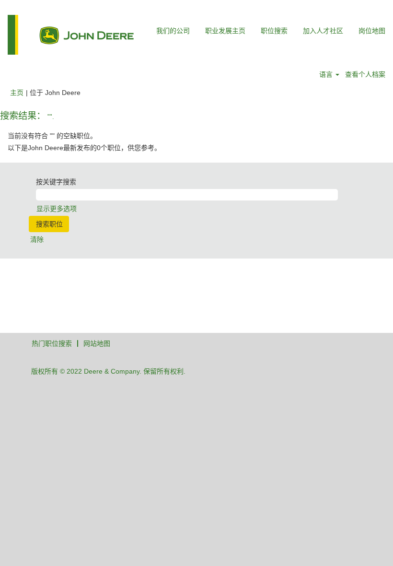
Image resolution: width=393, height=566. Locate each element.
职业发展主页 (225, 31)
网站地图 (96, 343)
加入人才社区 (323, 31)
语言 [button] (327, 74)
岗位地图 (371, 31)
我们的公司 (173, 31)
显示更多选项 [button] (56, 208)
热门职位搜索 (52, 343)
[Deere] (70, 34)
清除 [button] (37, 239)
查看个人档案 (365, 74)
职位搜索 (274, 31)
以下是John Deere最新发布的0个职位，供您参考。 (84, 148)
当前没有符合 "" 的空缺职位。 (52, 136)
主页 (16, 92)
